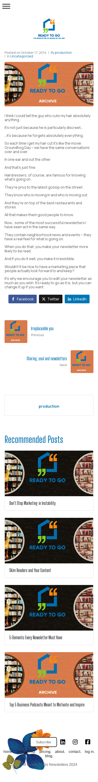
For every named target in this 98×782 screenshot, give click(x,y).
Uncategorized (21, 56)
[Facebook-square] (87, 741)
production (63, 52)
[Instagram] (75, 741)
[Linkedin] (62, 741)
